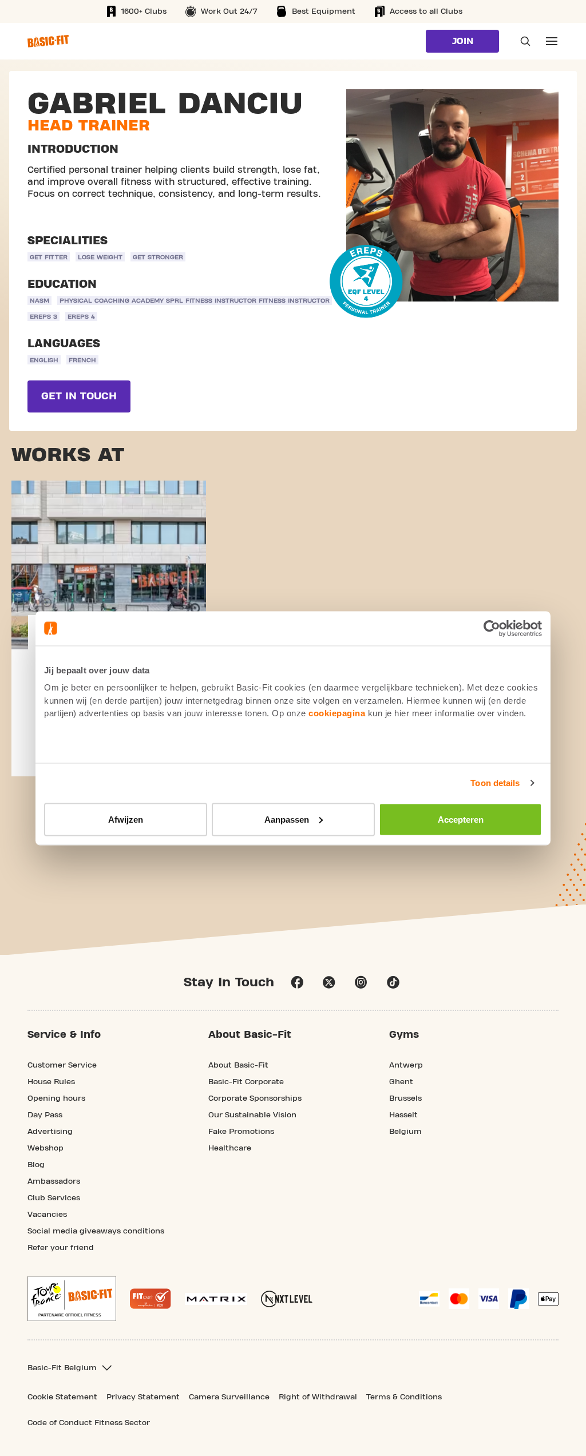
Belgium (405, 1132)
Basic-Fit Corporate (246, 1082)
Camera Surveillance (229, 1397)
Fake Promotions (241, 1132)
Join (462, 41)
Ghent (401, 1082)
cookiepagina (336, 713)
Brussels (405, 1098)
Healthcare (229, 1148)
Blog (36, 1165)
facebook (297, 982)
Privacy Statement (143, 1397)
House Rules (51, 1082)
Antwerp (406, 1065)
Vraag (522, 41)
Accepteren (461, 819)
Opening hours (56, 1098)
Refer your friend (60, 1248)
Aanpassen (286, 819)
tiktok (393, 982)
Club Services (53, 1198)
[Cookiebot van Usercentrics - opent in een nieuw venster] (492, 628)
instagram (361, 982)
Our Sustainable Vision (252, 1115)
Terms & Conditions (404, 1397)
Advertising (50, 1132)
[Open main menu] (552, 41)
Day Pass (44, 1115)
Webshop (45, 1148)
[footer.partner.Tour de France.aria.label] (71, 1298)
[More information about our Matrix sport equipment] (216, 1299)
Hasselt (403, 1115)
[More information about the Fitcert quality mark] (150, 1298)
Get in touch (79, 396)
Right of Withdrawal (318, 1397)
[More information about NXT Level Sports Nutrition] (286, 1299)
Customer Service (62, 1065)
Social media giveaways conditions (95, 1231)
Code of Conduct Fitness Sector (88, 1423)
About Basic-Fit (238, 1065)
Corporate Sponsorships (255, 1098)
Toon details (495, 783)
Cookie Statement (62, 1397)
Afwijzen (125, 819)
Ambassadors (53, 1181)
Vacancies (47, 1215)
